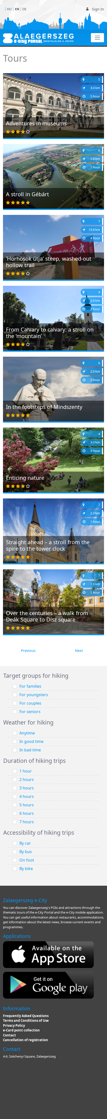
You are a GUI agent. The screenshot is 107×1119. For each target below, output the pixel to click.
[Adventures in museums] (53, 110)
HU (9, 9)
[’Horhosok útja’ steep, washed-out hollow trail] (53, 252)
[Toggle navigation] (97, 37)
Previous (28, 650)
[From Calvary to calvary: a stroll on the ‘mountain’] (53, 319)
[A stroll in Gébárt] (53, 177)
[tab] (53, 675)
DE (24, 9)
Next (79, 650)
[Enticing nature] (53, 461)
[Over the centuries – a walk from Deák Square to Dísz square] (53, 601)
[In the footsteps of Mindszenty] (53, 390)
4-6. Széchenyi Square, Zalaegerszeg (29, 1056)
